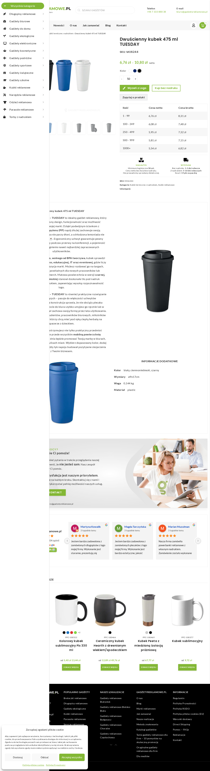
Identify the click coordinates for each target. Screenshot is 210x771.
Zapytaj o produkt (134, 97)
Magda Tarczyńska (135, 526)
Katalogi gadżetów (146, 729)
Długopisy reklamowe (76, 703)
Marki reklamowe (146, 708)
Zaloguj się (193, 25)
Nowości (58, 25)
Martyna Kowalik (91, 526)
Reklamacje (179, 734)
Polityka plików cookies (33, 765)
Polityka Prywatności (55, 765)
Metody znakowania (147, 724)
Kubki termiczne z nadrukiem (60, 33)
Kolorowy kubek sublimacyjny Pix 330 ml (71, 645)
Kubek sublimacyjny (187, 641)
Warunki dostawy (182, 719)
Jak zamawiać (91, 25)
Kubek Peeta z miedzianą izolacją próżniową (148, 645)
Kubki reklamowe (166, 185)
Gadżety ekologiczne (75, 708)
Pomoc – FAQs (181, 729)
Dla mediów (143, 756)
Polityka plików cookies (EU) (188, 713)
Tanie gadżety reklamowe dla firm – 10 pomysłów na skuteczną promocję (152, 738)
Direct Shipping (181, 724)
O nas (73, 25)
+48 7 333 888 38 (156, 11)
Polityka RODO (181, 708)
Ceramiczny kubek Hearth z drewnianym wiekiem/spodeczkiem (110, 645)
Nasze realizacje (145, 719)
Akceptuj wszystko (72, 757)
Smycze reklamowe (74, 724)
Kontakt (121, 25)
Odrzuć (45, 757)
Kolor (123, 70)
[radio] (130, 70)
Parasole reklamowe (75, 719)
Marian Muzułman (178, 526)
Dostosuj (17, 757)
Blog (108, 25)
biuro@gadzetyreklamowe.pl (192, 11)
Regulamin (179, 698)
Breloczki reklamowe (75, 698)
